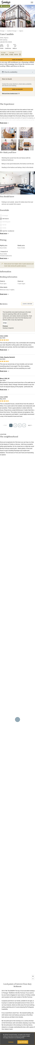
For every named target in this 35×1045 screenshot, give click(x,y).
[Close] (32, 1035)
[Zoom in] (33, 976)
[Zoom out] (33, 978)
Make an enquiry (17, 59)
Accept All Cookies (22, 1042)
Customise (10, 1042)
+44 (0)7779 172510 (6, 42)
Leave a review (27, 304)
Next (29, 425)
